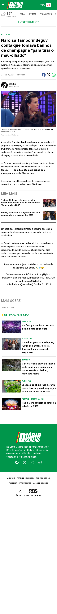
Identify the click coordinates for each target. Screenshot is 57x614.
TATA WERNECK (8, 307)
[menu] (3, 5)
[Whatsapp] (40, 462)
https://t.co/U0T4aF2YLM (42, 277)
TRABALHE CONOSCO (25, 478)
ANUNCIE (11, 478)
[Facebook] (17, 462)
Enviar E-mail (14, 87)
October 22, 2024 (42, 284)
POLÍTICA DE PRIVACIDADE (20, 483)
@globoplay (23, 277)
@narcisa (26, 264)
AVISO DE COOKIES (40, 483)
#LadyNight (42, 274)
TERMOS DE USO (43, 478)
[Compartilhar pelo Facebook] (44, 75)
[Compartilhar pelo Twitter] (48, 75)
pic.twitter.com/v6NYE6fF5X (28, 281)
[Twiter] (24, 462)
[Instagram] (32, 462)
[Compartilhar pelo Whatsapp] (53, 75)
